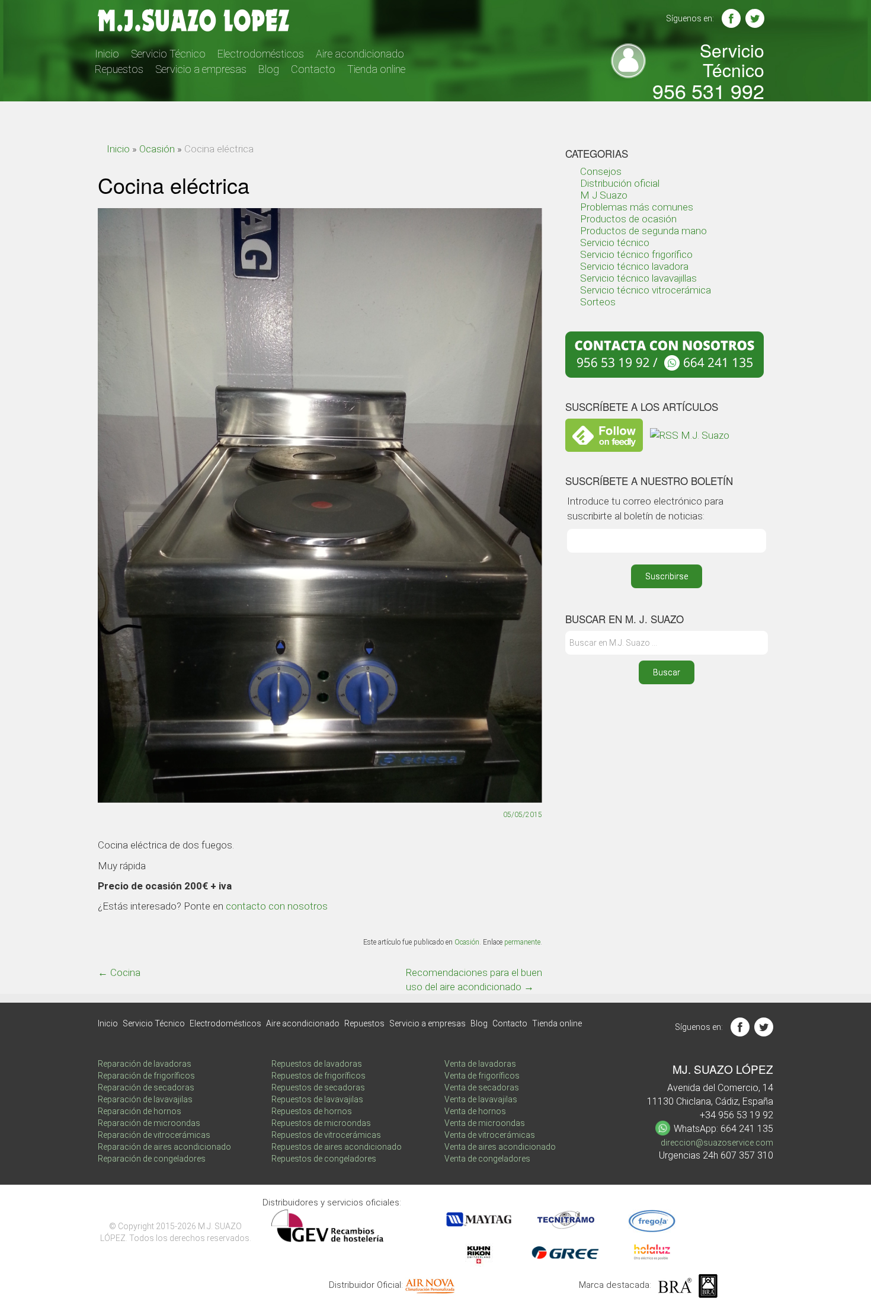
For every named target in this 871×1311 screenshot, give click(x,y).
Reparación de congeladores (152, 1158)
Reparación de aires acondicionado (164, 1146)
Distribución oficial (619, 183)
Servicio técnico (614, 242)
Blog (268, 69)
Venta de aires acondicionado (500, 1146)
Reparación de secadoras (146, 1087)
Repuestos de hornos (311, 1111)
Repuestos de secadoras (318, 1087)
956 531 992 (708, 90)
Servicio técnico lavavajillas (638, 278)
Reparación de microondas (149, 1123)
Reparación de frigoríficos (146, 1075)
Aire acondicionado (360, 53)
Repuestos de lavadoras (316, 1063)
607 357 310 (747, 1155)
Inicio (107, 53)
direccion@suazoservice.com (717, 1142)
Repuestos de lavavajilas (317, 1099)
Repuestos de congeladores (323, 1158)
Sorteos (598, 302)
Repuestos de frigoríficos (318, 1075)
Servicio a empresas (200, 69)
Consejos (601, 171)
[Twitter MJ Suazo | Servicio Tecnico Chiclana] (754, 18)
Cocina (119, 972)
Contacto (313, 69)
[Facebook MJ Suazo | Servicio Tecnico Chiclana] (731, 18)
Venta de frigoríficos (482, 1075)
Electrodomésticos (260, 53)
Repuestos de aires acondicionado (336, 1146)
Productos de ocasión (628, 219)
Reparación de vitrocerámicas (154, 1135)
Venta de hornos (475, 1111)
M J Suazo (603, 195)
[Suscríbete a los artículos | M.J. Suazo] (689, 434)
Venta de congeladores (487, 1158)
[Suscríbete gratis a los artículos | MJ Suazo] (604, 434)
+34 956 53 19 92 (736, 1115)
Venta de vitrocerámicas (489, 1135)
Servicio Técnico (168, 53)
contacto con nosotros (277, 906)
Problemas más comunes (636, 207)
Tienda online (376, 69)
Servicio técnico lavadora (634, 266)
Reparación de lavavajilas (145, 1099)
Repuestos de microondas (321, 1123)
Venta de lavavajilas (480, 1099)
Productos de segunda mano (643, 231)
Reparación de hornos (139, 1111)
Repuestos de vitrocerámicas (326, 1135)
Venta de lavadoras (480, 1063)
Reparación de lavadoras (144, 1063)
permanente (522, 942)
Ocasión (157, 149)
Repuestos (119, 69)
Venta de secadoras (481, 1087)
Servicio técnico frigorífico (636, 254)
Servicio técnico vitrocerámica (645, 290)
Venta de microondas (484, 1123)
